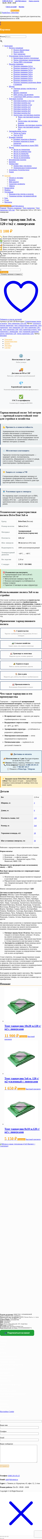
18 (35, 833)
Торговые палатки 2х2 (22, 103)
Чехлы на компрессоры (22, 151)
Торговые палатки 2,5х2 (22, 105)
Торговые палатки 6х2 (22, 113)
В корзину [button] (23, 1036)
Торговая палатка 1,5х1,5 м (23, 101)
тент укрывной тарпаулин (29, 331)
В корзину (4, 272)
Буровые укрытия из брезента (24, 139)
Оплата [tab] (7, 343)
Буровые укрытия (16, 137)
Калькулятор (9, 188)
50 (35, 841)
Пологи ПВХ (18, 52)
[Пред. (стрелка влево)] (1, 1538)
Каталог (7, 176)
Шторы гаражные (20, 93)
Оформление (5, 1381)
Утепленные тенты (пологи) (20, 56)
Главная (3, 208)
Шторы (12, 86)
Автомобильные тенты (18, 131)
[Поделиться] (5, 1536)
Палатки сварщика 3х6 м (22, 74)
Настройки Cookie (7, 1412)
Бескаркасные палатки (17, 160)
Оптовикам (8, 192)
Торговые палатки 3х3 (22, 109)
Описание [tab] (8, 339)
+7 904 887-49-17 (22, 767)
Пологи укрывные (16, 48)
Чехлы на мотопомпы (21, 158)
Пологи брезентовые (21, 50)
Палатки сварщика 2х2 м (22, 66)
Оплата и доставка (16, 178)
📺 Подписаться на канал (17, 1333)
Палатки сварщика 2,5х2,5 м (24, 68)
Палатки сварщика (16, 64)
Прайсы (7, 190)
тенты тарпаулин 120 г (25, 334)
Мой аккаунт (15, 11)
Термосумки (13, 164)
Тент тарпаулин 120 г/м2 (17, 323)
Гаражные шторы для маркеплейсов (23, 196)
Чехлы (11, 147)
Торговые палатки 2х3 (22, 107)
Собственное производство (11, 1364)
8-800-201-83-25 (32, 765)
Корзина (21, 7)
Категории (8, 46)
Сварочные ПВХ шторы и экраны (26, 97)
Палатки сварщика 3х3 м (22, 70)
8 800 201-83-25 (14, 1476)
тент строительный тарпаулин (25, 325)
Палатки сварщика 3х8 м (22, 76)
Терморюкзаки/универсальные (25, 168)
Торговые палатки (16, 99)
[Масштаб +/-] (1, 1536)
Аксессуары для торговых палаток (26, 115)
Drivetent (3, 336)
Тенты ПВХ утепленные (22, 62)
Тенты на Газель (19, 133)
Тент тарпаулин (19, 54)
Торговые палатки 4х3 (22, 111)
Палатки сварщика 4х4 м (22, 78)
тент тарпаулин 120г (10, 329)
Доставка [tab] (8, 345)
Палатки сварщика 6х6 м (22, 80)
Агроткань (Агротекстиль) (19, 170)
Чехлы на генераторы (21, 149)
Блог (6, 198)
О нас (6, 200)
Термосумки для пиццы (22, 166)
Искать (2, 36)
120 (35, 818)
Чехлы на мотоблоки (21, 156)
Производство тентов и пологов (21, 194)
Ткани (11, 172)
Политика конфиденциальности (13, 1394)
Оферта (12, 186)
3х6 (35, 826)
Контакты (8, 202)
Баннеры (12, 162)
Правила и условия (8, 1391)
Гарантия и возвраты (17, 184)
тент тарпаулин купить (28, 329)
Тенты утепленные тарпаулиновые (26, 60)
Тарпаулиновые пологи (9, 1359)
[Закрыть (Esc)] (8, 1536)
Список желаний (11, 7)
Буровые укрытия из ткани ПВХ (25, 145)
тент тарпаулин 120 (16, 327)
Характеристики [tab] (10, 341)
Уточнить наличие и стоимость (11, 274)
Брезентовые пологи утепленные (26, 58)
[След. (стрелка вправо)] (3, 1538)
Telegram (31, 769)
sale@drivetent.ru (11, 1479)
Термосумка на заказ (8, 1356)
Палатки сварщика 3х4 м (22, 72)
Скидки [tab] (7, 348)
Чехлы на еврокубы (20, 153)
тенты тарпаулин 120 (8, 334)
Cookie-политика (7, 1396)
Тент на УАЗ (18, 135)
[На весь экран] (3, 1536)
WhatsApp (22, 769)
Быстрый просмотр (33, 1089)
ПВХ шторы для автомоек (23, 95)
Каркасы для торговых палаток (30, 125)
